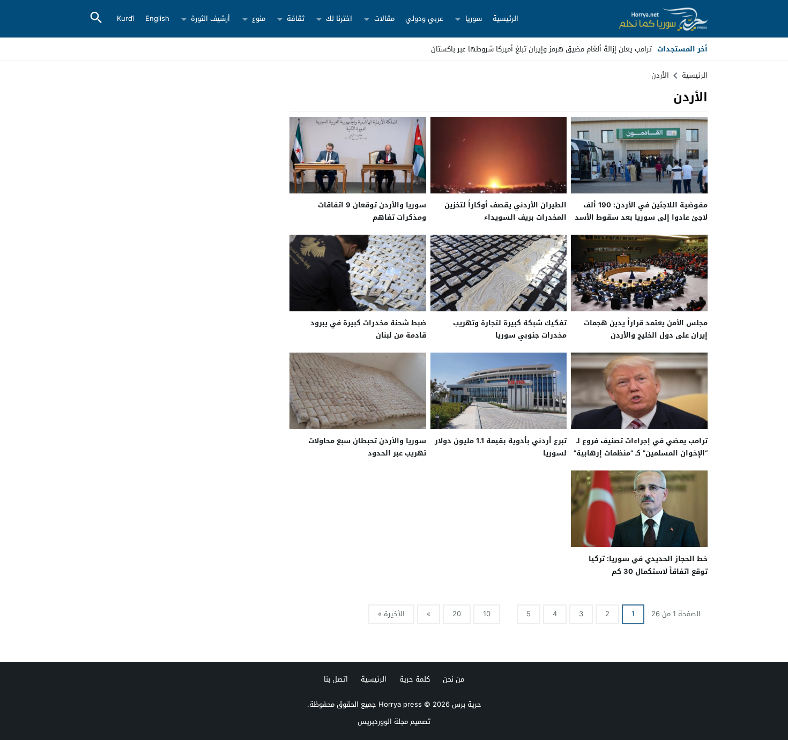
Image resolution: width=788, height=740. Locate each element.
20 (456, 614)
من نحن (453, 679)
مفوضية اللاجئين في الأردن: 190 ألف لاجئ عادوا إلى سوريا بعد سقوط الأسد (641, 211)
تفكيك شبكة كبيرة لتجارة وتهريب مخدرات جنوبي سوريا (510, 329)
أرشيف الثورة (210, 18)
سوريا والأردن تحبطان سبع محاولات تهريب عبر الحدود (367, 447)
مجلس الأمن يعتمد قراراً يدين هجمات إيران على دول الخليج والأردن (646, 329)
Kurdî (125, 18)
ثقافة (295, 18)
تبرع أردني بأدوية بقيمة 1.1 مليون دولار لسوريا (501, 447)
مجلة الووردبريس (383, 721)
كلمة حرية (414, 679)
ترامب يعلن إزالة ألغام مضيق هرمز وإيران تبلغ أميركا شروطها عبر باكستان (541, 49)
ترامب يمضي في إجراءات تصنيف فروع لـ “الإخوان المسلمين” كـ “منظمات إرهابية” (641, 447)
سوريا (473, 18)
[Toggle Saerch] (95, 18)
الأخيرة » (391, 614)
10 (486, 614)
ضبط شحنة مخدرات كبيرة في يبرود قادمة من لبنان (368, 329)
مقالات (384, 18)
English (157, 18)
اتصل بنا (336, 679)
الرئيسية (505, 18)
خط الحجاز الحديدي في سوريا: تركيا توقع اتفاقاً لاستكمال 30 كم (648, 565)
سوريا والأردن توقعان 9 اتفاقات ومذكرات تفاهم (372, 211)
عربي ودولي (424, 18)
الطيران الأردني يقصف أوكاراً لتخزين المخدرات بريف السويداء (505, 211)
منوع (258, 18)
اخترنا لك (339, 18)
